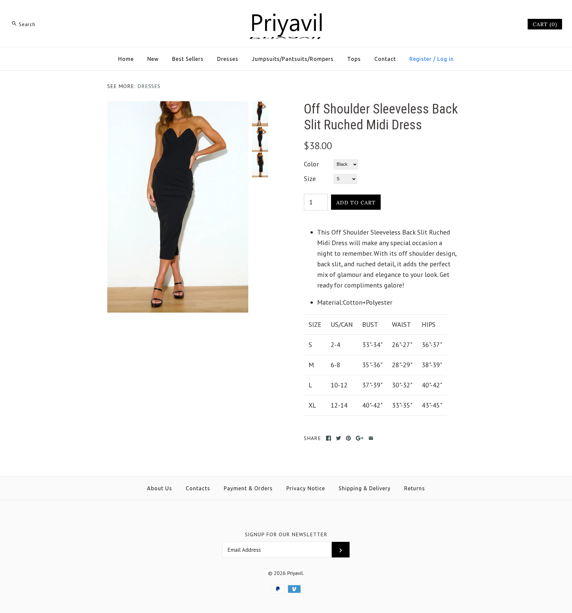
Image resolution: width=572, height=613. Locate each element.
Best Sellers (188, 59)
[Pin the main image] (348, 438)
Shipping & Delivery (365, 488)
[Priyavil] (286, 12)
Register (420, 59)
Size (310, 178)
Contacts (198, 488)
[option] (260, 114)
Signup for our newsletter (286, 534)
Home (126, 59)
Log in (445, 59)
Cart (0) (545, 24)
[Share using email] (370, 438)
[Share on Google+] (359, 438)
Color (311, 164)
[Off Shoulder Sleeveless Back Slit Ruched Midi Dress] (177, 106)
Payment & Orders (248, 488)
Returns (414, 488)
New (153, 59)
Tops (354, 59)
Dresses (227, 59)
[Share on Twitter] (338, 438)
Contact (385, 59)
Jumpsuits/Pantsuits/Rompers (293, 59)
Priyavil (295, 573)
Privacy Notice (305, 488)
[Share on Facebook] (328, 438)
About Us (159, 488)
